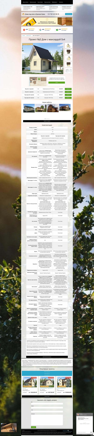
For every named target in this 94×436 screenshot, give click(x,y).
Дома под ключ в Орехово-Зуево (35, 14)
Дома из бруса (25, 2)
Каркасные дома (33, 2)
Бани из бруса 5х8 (47, 373)
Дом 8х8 (24, 388)
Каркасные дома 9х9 (47, 371)
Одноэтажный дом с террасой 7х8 (46, 388)
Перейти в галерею (47, 121)
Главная (23, 35)
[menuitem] (25, 2)
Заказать (68, 91)
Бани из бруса (40, 2)
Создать (56, 82)
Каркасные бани (47, 2)
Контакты (61, 2)
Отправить (33, 427)
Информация (54, 2)
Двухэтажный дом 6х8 (61, 388)
